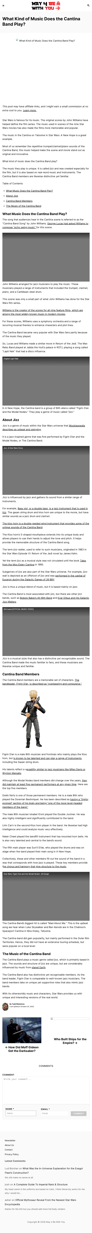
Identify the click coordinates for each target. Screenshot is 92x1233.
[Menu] (3, 5)
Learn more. (30, 110)
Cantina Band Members (19, 201)
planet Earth (39, 967)
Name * (10, 1109)
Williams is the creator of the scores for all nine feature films (36, 310)
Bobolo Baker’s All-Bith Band (36, 597)
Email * (45, 1109)
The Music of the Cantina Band (23, 206)
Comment (8, 1075)
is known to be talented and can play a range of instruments (47, 758)
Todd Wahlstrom (18, 1004)
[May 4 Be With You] (46, 5)
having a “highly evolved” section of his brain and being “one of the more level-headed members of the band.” (45, 803)
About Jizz (12, 195)
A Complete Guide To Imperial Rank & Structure (41, 1184)
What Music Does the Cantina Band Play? (29, 190)
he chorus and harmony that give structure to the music (34, 866)
